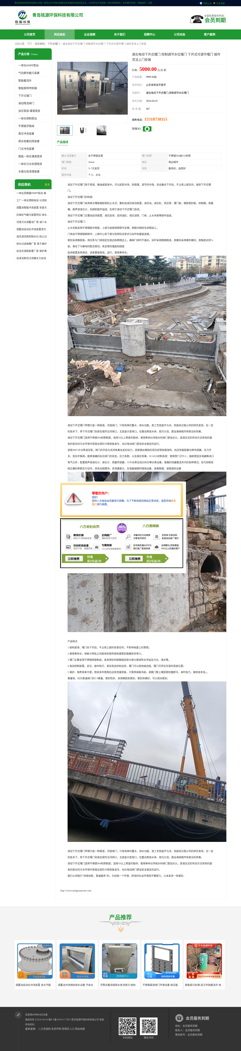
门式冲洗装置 (26, 148)
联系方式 (29, 44)
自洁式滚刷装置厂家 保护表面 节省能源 (33, 251)
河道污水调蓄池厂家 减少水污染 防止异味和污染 (33, 222)
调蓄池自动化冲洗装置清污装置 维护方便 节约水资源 (33, 229)
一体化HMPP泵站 (28, 65)
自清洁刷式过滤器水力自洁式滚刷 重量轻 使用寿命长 (33, 258)
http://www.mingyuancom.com (76, 890)
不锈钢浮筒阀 (26, 126)
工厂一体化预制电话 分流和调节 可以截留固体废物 (33, 200)
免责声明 (56, 1029)
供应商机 (59, 34)
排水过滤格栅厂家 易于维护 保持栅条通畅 (33, 243)
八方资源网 (44, 1029)
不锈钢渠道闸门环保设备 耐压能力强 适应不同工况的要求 (89, 985)
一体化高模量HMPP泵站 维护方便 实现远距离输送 (33, 193)
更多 (47, 184)
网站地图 (80, 1029)
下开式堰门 (53, 43)
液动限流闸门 (26, 103)
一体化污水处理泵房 (30, 164)
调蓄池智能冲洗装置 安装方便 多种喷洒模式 (33, 207)
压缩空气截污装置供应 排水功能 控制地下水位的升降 (33, 215)
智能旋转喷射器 (27, 88)
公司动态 (179, 34)
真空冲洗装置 (26, 133)
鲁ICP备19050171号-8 (60, 1019)
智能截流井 (25, 80)
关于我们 (119, 34)
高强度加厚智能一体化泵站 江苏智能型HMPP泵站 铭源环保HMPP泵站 (181, 985)
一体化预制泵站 (27, 118)
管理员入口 (68, 1029)
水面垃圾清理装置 (29, 171)
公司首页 (29, 34)
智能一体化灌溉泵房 (30, 156)
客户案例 (209, 34)
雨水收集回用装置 (29, 141)
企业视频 (89, 34)
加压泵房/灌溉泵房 (29, 110)
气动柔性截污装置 (29, 73)
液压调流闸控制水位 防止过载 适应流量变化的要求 (33, 236)
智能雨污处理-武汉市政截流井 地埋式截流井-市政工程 (129, 985)
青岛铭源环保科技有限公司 (85, 1019)
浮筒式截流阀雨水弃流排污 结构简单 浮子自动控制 (43, 985)
